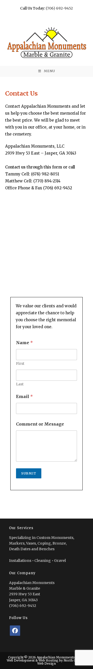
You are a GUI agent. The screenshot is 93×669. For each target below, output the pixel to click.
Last (20, 384)
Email (24, 396)
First (20, 363)
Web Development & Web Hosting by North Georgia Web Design (46, 661)
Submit (28, 473)
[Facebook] (15, 630)
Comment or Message (40, 424)
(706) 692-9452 (59, 8)
